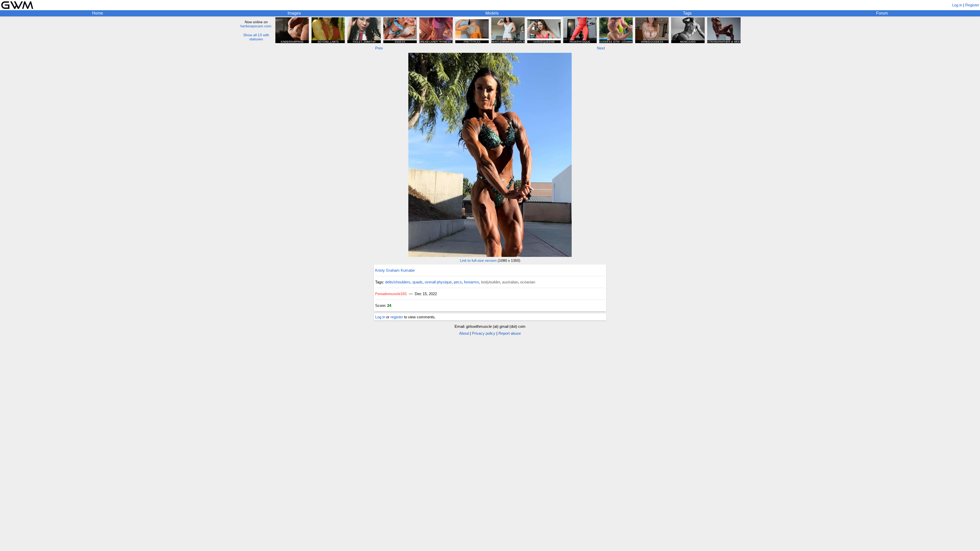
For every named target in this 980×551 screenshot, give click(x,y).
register (396, 317)
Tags (687, 13)
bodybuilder (490, 282)
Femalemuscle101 (391, 294)
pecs (458, 282)
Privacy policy (483, 333)
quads (417, 282)
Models (492, 13)
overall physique (438, 282)
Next (601, 48)
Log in (957, 5)
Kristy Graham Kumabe (395, 270)
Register (972, 5)
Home (97, 13)
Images (294, 13)
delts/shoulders (397, 282)
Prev (379, 48)
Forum (882, 13)
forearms (471, 282)
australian (510, 282)
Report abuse (509, 333)
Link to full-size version (478, 260)
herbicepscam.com (255, 26)
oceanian (527, 282)
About (464, 333)
